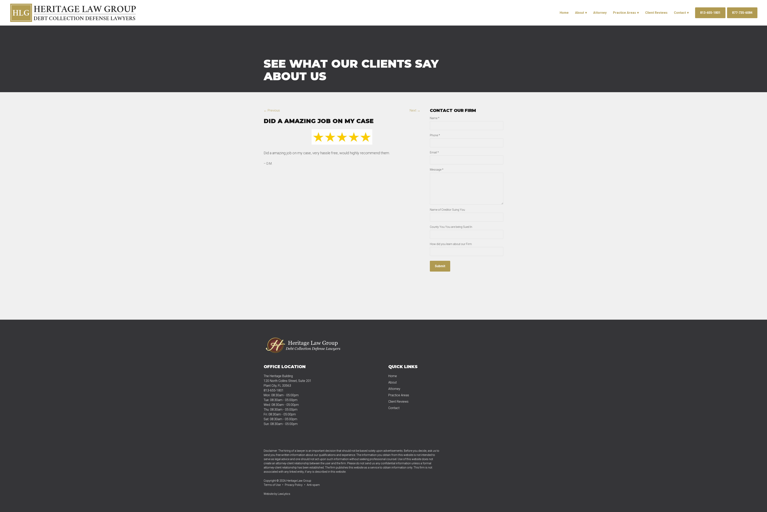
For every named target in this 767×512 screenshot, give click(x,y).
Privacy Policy (294, 484)
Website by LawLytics (277, 493)
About (579, 13)
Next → (415, 110)
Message (436, 169)
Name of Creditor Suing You (447, 209)
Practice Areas (624, 13)
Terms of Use (272, 484)
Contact (680, 13)
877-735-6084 (742, 13)
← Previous (272, 110)
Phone (435, 135)
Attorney (600, 13)
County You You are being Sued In (451, 226)
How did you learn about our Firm (451, 244)
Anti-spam (313, 484)
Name (434, 118)
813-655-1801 (710, 13)
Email (434, 152)
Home (564, 13)
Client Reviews (656, 13)
